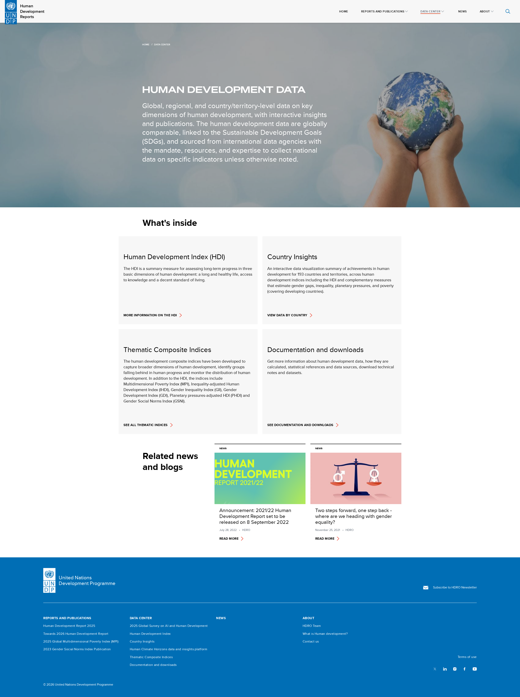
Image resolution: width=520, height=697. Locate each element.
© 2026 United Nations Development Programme (78, 684)
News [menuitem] (462, 11)
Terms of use (467, 657)
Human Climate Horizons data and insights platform (168, 649)
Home (145, 44)
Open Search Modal (507, 11)
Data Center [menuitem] (430, 11)
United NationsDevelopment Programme (87, 580)
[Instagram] (454, 669)
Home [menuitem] (343, 11)
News (221, 618)
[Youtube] (475, 669)
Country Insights (142, 641)
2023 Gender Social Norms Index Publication (77, 649)
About (308, 618)
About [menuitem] (485, 11)
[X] (435, 669)
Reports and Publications (67, 618)
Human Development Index (150, 634)
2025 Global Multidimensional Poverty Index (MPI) (80, 641)
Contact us (311, 641)
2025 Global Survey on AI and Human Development (169, 626)
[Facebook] (464, 669)
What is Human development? (325, 634)
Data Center (141, 618)
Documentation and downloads (153, 665)
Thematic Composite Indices (151, 657)
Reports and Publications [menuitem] (382, 11)
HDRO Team (312, 626)
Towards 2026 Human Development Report (75, 634)
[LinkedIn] (445, 669)
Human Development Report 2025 (69, 626)
